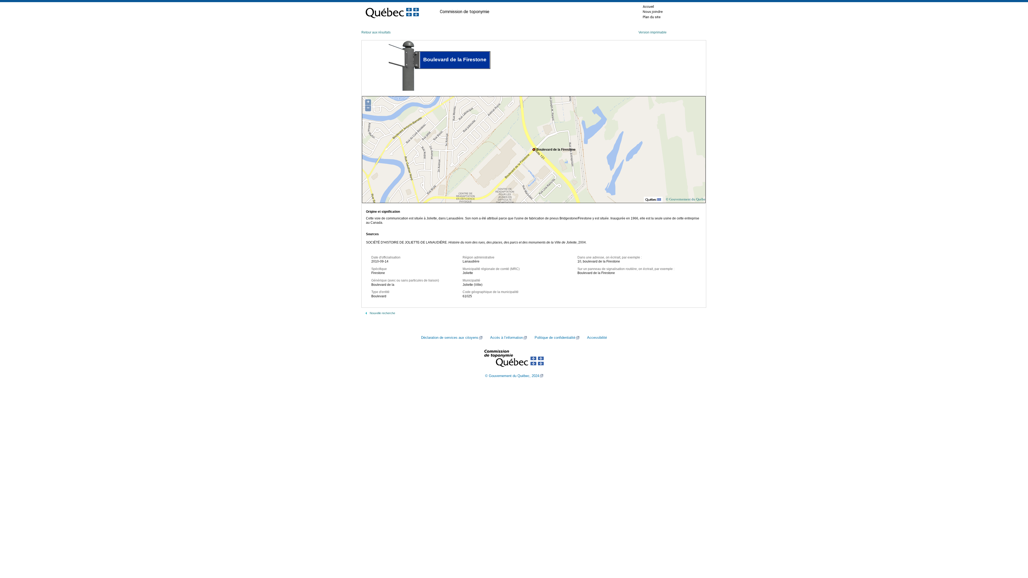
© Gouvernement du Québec (686, 199)
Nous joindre (653, 12)
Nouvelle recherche (382, 313)
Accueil (648, 7)
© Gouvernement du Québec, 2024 (512, 376)
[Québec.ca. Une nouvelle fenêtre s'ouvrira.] (392, 11)
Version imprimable (652, 32)
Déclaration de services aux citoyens (449, 338)
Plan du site (651, 17)
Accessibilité (597, 338)
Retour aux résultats (376, 32)
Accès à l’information (506, 338)
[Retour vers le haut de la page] (1014, 548)
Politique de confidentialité (555, 338)
